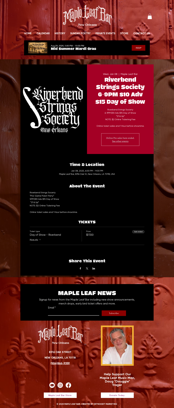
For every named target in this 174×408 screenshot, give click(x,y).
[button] (149, 16)
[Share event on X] (87, 268)
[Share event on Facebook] (80, 268)
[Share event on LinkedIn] (93, 268)
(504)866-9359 (60, 363)
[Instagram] (60, 385)
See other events (120, 141)
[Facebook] (68, 385)
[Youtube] (52, 385)
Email (52, 307)
